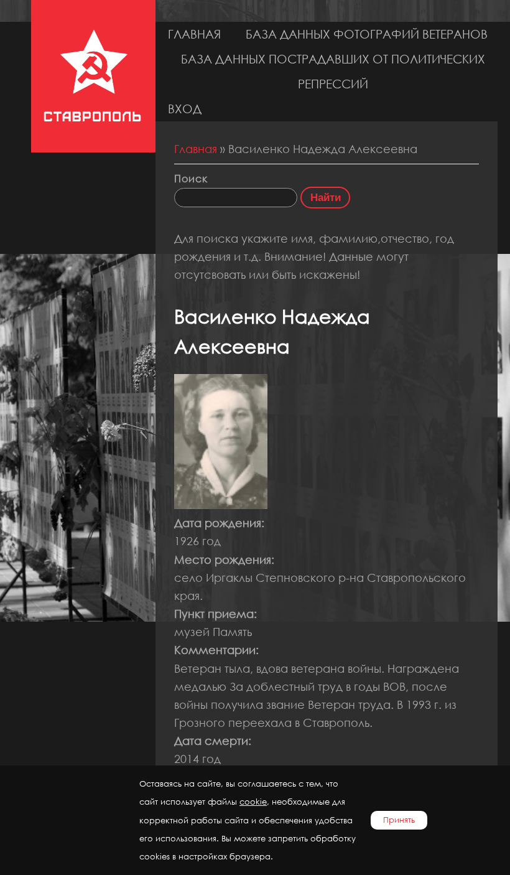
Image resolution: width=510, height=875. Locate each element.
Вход (185, 108)
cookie (253, 802)
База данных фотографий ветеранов (367, 34)
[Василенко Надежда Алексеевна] (220, 505)
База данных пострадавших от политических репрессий (333, 71)
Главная (194, 34)
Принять (399, 820)
